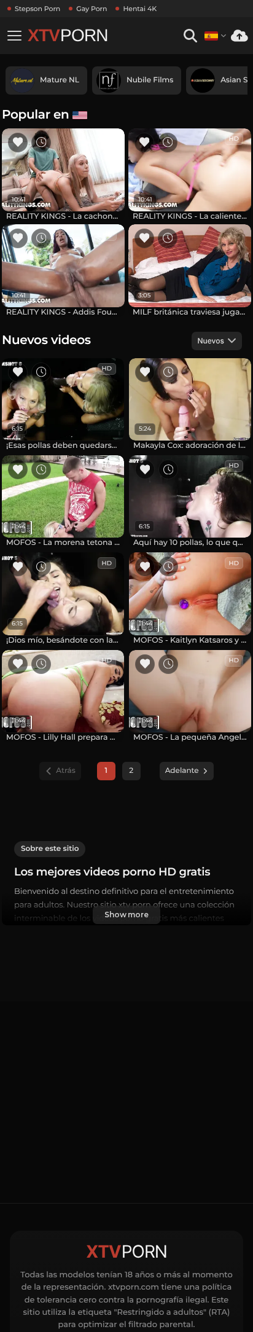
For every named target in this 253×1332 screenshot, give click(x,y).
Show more (126, 914)
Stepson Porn (37, 8)
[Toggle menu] (14, 35)
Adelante (182, 770)
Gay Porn (91, 8)
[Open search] (190, 36)
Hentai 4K (140, 8)
